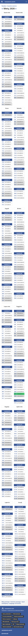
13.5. (3, 251)
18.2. (15, 71)
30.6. (15, 298)
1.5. (3, 215)
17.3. (3, 164)
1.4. (15, 115)
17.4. (15, 160)
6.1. (3, 35)
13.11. (3, 545)
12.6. (15, 244)
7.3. (3, 133)
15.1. (3, 59)
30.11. (3, 596)
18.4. (15, 162)
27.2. (15, 95)
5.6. (15, 224)
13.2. (15, 55)
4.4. (15, 122)
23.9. (3, 476)
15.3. (3, 155)
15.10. (15, 454)
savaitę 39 (7, 469)
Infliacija (15, 619)
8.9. (3, 433)
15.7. (3, 353)
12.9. (3, 442)
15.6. (15, 255)
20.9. (3, 465)
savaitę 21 (7, 264)
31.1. (3, 104)
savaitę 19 (7, 224)
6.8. (15, 329)
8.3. (3, 135)
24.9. (3, 478)
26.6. (15, 284)
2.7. (3, 315)
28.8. (15, 391)
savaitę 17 (19, 169)
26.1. (3, 93)
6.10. (15, 429)
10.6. (15, 240)
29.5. (3, 296)
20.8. (15, 369)
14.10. (15, 451)
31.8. (15, 403)
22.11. (3, 569)
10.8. (15, 342)
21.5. (3, 273)
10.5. (3, 240)
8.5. (3, 235)
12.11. (3, 543)
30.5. (3, 298)
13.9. (3, 445)
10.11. (3, 538)
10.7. (3, 338)
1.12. (16, 509)
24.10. (15, 478)
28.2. (15, 97)
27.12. (16, 581)
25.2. (15, 91)
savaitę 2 (6, 30)
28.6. (15, 289)
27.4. (15, 191)
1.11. (3, 509)
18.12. (16, 556)
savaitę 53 (20, 585)
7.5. (3, 233)
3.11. (3, 518)
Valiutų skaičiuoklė (7, 613)
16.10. (15, 456)
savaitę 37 (7, 429)
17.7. (3, 358)
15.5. (3, 255)
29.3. (3, 195)
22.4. (15, 175)
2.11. (3, 516)
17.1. (3, 64)
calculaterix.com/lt (7, 630)
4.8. (15, 324)
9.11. (3, 536)
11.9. (3, 440)
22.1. (3, 79)
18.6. (15, 262)
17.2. (15, 68)
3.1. (3, 24)
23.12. (16, 572)
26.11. (3, 583)
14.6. (15, 249)
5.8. (15, 326)
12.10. (15, 447)
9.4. (15, 137)
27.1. (3, 95)
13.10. (15, 449)
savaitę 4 (6, 71)
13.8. (15, 349)
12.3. (3, 148)
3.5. (3, 220)
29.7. (3, 394)
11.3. (3, 146)
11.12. (16, 536)
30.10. (15, 496)
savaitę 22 (7, 284)
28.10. (15, 492)
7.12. (16, 527)
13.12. (16, 540)
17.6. (15, 260)
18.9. (3, 460)
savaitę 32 (19, 320)
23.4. (15, 177)
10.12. (16, 534)
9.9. (3, 436)
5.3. (3, 128)
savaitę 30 (7, 367)
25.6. (15, 282)
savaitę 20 (7, 244)
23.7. (3, 376)
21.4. (15, 173)
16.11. (3, 556)
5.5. (3, 228)
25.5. (3, 287)
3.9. (3, 418)
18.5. (3, 267)
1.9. (3, 413)
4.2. (15, 30)
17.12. (16, 554)
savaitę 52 (20, 565)
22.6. (15, 275)
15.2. (15, 59)
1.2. (15, 19)
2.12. (16, 511)
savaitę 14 (7, 200)
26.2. (15, 93)
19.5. (3, 269)
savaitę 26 (19, 273)
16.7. (3, 356)
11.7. (3, 340)
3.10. (15, 418)
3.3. (3, 124)
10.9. (3, 438)
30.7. (3, 396)
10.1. (3, 44)
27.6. (15, 287)
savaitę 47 (7, 554)
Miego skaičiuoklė (20, 624)
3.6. (15, 220)
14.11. (3, 547)
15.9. (3, 454)
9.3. (3, 142)
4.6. (15, 222)
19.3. (3, 169)
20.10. (15, 469)
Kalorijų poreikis (15, 621)
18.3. (3, 166)
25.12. (16, 576)
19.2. (15, 73)
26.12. (16, 578)
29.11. (3, 590)
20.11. (3, 565)
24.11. (3, 578)
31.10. (15, 498)
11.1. (3, 46)
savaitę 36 (19, 400)
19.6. (15, 264)
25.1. (3, 86)
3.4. (15, 119)
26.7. (3, 382)
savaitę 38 (7, 449)
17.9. (3, 458)
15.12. (16, 549)
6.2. (15, 35)
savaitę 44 (19, 485)
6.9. (3, 424)
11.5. (3, 246)
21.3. (3, 173)
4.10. (15, 420)
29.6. (15, 296)
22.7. (3, 373)
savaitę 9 (19, 84)
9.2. (15, 46)
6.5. (3, 231)
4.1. (3, 26)
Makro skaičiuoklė (6, 624)
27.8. (15, 389)
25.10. (15, 480)
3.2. (15, 28)
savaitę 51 (20, 545)
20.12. (16, 560)
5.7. (3, 322)
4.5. (3, 226)
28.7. (3, 391)
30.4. (15, 198)
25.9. (3, 480)
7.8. (15, 331)
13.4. (15, 151)
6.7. (3, 329)
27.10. (15, 489)
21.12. (16, 567)
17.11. (3, 558)
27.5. (3, 291)
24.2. (15, 88)
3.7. (3, 317)
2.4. (15, 117)
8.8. (15, 333)
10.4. (15, 139)
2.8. (15, 315)
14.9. (3, 451)
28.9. (3, 492)
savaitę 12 (7, 160)
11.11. (3, 540)
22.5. (3, 275)
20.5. (3, 271)
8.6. (15, 235)
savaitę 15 (19, 128)
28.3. (3, 193)
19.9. (3, 462)
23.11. (3, 576)
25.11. (3, 581)
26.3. (3, 189)
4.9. (3, 420)
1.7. (3, 313)
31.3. (3, 204)
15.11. (3, 549)
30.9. (3, 496)
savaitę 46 (7, 534)
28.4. (15, 193)
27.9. (3, 485)
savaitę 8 (19, 64)
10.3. (3, 144)
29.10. (15, 494)
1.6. (15, 215)
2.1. (3, 21)
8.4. (15, 135)
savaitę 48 (7, 574)
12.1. (3, 53)
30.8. (15, 396)
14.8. (15, 351)
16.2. (15, 66)
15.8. (15, 353)
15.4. (15, 155)
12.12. (16, 538)
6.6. (15, 226)
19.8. (15, 367)
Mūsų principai (6, 602)
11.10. (15, 440)
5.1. (3, 32)
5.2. (15, 32)
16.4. (15, 157)
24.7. (3, 378)
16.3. (3, 162)
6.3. (3, 130)
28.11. (3, 587)
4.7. (3, 320)
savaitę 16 (19, 148)
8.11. (3, 529)
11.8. (15, 344)
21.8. (15, 371)
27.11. (3, 585)
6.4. (15, 130)
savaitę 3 (6, 50)
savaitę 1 (6, 17)
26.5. (3, 289)
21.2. (15, 77)
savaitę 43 (19, 465)
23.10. (15, 476)
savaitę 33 (19, 340)
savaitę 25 (19, 253)
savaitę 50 (20, 525)
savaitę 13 (7, 180)
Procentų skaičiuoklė (7, 616)
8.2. (15, 39)
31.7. (3, 398)
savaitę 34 (19, 360)
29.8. (15, 394)
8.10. (15, 433)
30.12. (16, 592)
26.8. (15, 387)
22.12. (16, 569)
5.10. (15, 427)
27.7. (3, 389)
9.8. (15, 335)
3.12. (16, 513)
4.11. (3, 520)
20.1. (3, 75)
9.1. (3, 41)
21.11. (3, 567)
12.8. (15, 347)
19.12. (16, 558)
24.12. (16, 574)
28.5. (3, 293)
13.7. (3, 349)
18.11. (3, 560)
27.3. (3, 191)
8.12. (16, 529)
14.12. (16, 547)
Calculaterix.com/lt (10, 2)
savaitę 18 (19, 189)
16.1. (3, 62)
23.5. (3, 278)
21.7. (3, 371)
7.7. (3, 331)
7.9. (3, 431)
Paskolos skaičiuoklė (18, 616)
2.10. (15, 415)
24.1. (3, 84)
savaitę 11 (7, 139)
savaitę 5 (6, 91)
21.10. (15, 471)
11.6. (15, 242)
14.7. (3, 351)
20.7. (3, 369)
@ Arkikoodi (5, 633)
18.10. (15, 460)
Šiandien (4, 6)
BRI (13, 624)
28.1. (3, 97)
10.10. (15, 438)
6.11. (3, 525)
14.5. (3, 253)
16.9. (3, 456)
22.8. (15, 373)
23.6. (15, 278)
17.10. (15, 458)
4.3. (3, 126)
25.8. (15, 385)
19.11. (3, 563)
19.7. (3, 362)
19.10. (15, 467)
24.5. (3, 280)
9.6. (15, 237)
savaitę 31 (7, 387)
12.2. (15, 53)
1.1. (3, 19)
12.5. (3, 249)
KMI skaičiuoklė (6, 621)
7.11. (3, 527)
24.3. (3, 184)
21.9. (3, 471)
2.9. (3, 415)
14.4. (15, 153)
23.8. (15, 376)
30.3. (3, 202)
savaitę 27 (19, 293)
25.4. (15, 182)
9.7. (3, 335)
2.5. (3, 217)
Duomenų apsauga (15, 602)
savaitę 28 (7, 326)
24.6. (15, 280)
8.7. (3, 333)
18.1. (3, 66)
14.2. (15, 57)
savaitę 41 (19, 424)
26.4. (15, 184)
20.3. (3, 171)
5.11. (3, 522)
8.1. (3, 39)
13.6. (15, 246)
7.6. (15, 228)
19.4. (15, 164)
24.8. (15, 382)
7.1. (3, 37)
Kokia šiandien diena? (18, 626)
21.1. (3, 77)
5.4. (15, 124)
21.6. (15, 269)
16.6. (15, 258)
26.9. (3, 483)
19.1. (3, 73)
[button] (26, 2)
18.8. (15, 364)
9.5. (3, 237)
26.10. (15, 487)
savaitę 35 (19, 380)
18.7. (3, 360)
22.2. (15, 79)
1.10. (15, 413)
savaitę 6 (19, 24)
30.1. (3, 102)
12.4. (15, 144)
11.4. (15, 142)
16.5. (3, 258)
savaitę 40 (7, 489)
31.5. (3, 300)
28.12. (16, 587)
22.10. (15, 474)
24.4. (15, 180)
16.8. (15, 356)
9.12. (16, 531)
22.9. (3, 474)
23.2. (15, 86)
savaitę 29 (7, 347)
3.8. (15, 322)
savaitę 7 (19, 44)
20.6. (15, 267)
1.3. (3, 115)
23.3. (3, 182)
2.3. (3, 122)
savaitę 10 (7, 119)
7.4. (15, 133)
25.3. (3, 186)
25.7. (3, 380)
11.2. (15, 50)
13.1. (3, 55)
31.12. (16, 594)
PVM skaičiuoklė (16, 613)
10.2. (15, 48)
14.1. (3, 57)
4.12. (16, 516)
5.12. (16, 518)
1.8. (15, 313)
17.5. (3, 260)
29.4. (15, 195)
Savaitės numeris (12, 6)
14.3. (3, 153)
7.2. (15, 37)
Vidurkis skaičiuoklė (7, 626)
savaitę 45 (7, 513)
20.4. (15, 171)
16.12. (16, 552)
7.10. (15, 431)
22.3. (3, 175)
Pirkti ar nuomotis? (7, 619)
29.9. (3, 494)
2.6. (15, 217)
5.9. (3, 422)
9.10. (15, 436)
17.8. (15, 362)
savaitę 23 (19, 213)
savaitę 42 (19, 445)
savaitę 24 (19, 233)
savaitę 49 (7, 594)
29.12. (16, 590)
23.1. (3, 82)
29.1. (3, 100)
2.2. (15, 26)
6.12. (16, 520)
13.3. (3, 151)
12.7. (3, 342)
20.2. (15, 75)
